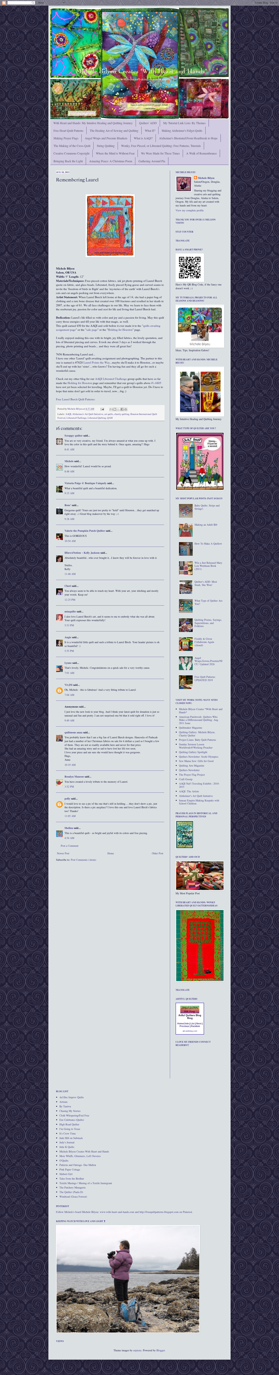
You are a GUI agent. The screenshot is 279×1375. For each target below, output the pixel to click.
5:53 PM (69, 625)
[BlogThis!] (115, 409)
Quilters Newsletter (189, 770)
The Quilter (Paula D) (71, 1192)
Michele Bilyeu (75, 408)
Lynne (68, 663)
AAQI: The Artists (189, 791)
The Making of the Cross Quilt (72, 146)
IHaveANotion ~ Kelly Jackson (82, 553)
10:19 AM (70, 765)
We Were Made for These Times (160, 153)
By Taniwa (65, 1106)
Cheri (68, 586)
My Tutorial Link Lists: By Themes (184, 123)
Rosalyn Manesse (74, 776)
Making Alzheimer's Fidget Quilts (182, 130)
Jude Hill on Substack (71, 1138)
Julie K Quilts (66, 1147)
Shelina (69, 828)
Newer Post (63, 853)
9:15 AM (69, 493)
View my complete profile (190, 210)
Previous (184, 1026)
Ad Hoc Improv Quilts (71, 1097)
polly (67, 798)
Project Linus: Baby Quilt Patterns (197, 740)
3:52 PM (69, 786)
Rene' (68, 505)
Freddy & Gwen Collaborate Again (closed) (204, 642)
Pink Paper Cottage (69, 1169)
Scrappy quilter (74, 435)
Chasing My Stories (69, 1111)
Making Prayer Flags (66, 138)
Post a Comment (69, 845)
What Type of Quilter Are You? (208, 602)
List (193, 1023)
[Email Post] (102, 408)
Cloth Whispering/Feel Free (74, 1115)
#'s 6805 (156, 383)
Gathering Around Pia (152, 161)
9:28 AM (69, 519)
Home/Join (183, 1023)
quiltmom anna (73, 732)
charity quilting (121, 414)
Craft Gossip (185, 779)
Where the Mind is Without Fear (115, 153)
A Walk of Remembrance (201, 153)
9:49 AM (69, 720)
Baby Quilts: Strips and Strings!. (207, 507)
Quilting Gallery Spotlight (193, 752)
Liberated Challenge (77, 417)
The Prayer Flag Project (192, 774)
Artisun (63, 1102)
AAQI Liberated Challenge (111, 379)
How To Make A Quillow (208, 543)
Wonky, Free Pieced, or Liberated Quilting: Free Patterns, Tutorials (161, 146)
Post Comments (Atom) (83, 860)
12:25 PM (70, 599)
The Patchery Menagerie (72, 1187)
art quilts (108, 414)
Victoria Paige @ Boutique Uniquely (85, 483)
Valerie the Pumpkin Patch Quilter (85, 531)
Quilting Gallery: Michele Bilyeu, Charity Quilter (197, 733)
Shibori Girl (66, 1174)
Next (198, 1023)
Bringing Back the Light (68, 161)
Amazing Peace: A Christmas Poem (110, 161)
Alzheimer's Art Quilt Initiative (87, 414)
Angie (68, 637)
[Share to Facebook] (122, 409)
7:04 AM (69, 695)
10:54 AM (70, 541)
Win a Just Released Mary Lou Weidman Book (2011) (208, 566)
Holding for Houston (120, 330)
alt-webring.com (190, 1031)
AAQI (68, 414)
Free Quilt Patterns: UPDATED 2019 (205, 678)
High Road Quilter (69, 1124)
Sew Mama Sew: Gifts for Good (196, 761)
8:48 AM (69, 471)
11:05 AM (70, 816)
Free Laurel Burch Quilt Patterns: (75, 399)
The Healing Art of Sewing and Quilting (114, 130)
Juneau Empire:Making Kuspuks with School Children (199, 802)
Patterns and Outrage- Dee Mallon (77, 1165)
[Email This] (111, 409)
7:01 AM (69, 673)
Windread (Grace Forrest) (73, 1196)
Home (110, 853)
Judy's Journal (66, 1142)
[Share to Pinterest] (126, 409)
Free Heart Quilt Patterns (68, 130)
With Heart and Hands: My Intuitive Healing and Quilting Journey (93, 123)
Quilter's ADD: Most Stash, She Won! (206, 583)
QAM (110, 417)
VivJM (68, 685)
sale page (91, 330)
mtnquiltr (70, 611)
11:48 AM (70, 574)
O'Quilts (63, 1160)
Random (195, 1026)
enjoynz (137, 1350)
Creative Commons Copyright (71, 153)
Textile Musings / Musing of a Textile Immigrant (85, 1183)
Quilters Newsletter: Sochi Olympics (198, 756)
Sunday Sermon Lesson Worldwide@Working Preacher (196, 745)
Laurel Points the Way (97, 362)
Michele (69, 461)
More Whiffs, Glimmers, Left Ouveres (80, 1156)
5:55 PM (69, 651)
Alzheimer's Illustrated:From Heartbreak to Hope (188, 138)
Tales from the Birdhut (71, 1178)
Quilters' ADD (148, 123)
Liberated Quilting (97, 417)
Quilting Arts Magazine (191, 765)
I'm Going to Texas (69, 1129)
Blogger (160, 1350)
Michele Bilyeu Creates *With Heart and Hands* (200, 710)
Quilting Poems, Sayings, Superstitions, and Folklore (208, 623)
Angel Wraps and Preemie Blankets (106, 138)
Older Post (157, 853)
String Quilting (106, 146)
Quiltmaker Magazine (190, 727)
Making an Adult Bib (206, 524)
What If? (150, 130)
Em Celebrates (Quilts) (71, 1120)
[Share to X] (118, 409)
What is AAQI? (143, 138)
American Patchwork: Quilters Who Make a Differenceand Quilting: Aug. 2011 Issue (199, 720)
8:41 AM (69, 449)
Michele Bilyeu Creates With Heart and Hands (84, 1151)
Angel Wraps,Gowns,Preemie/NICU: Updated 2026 (208, 661)
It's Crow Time (67, 1133)
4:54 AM (69, 838)
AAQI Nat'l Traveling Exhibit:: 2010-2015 (199, 785)
